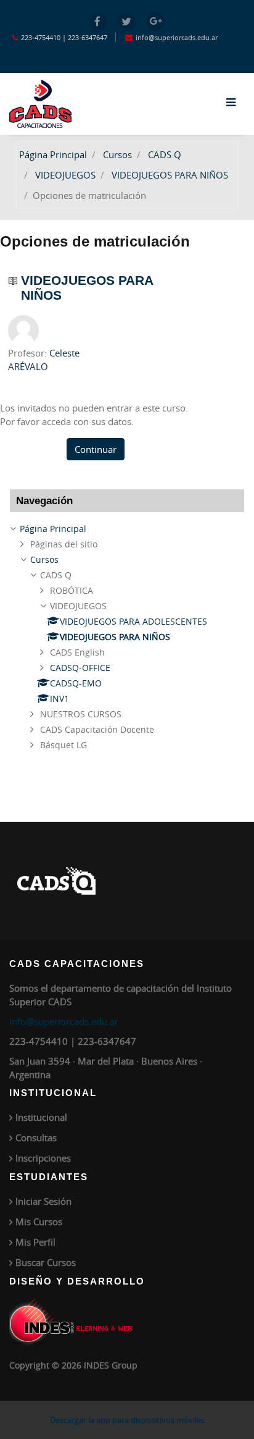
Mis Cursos (38, 1221)
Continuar (96, 449)
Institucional (41, 1117)
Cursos (117, 154)
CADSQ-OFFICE (80, 667)
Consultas (36, 1137)
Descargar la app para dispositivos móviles (127, 1419)
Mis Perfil (35, 1242)
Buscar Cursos (45, 1262)
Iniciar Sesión (43, 1201)
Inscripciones (43, 1158)
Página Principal (53, 154)
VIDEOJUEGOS (65, 175)
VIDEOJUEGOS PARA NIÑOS (170, 175)
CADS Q (164, 154)
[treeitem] (127, 529)
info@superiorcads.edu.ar (63, 1021)
